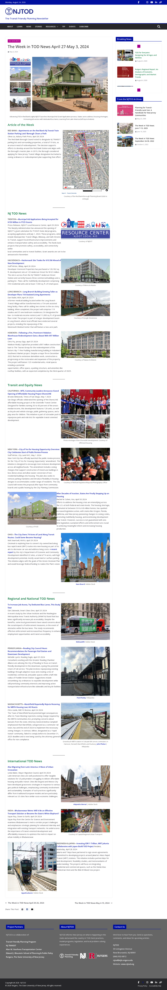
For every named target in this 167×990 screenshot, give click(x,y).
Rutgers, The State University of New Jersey (25, 957)
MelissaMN (80, 642)
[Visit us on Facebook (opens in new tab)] (138, 2)
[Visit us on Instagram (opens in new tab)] (147, 2)
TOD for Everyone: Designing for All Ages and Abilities (146, 55)
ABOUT (10, 26)
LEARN (19, 26)
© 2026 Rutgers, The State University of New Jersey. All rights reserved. (33, 985)
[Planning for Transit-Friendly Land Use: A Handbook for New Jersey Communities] (125, 113)
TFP (63, 26)
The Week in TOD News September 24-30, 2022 (144, 139)
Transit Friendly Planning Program (21, 941)
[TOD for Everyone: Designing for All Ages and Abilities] (125, 55)
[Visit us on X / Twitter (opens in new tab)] (143, 2)
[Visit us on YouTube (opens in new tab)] (151, 2)
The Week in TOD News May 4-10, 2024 (92, 903)
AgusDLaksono (27, 893)
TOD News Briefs (14, 41)
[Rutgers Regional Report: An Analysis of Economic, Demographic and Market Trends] (125, 72)
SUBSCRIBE (83, 26)
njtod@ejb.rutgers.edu (123, 960)
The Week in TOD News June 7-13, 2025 (144, 126)
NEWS (28, 26)
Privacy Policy (142, 986)
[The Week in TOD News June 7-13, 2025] (125, 128)
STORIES (38, 26)
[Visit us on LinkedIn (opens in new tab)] (156, 2)
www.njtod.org (127, 964)
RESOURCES (51, 26)
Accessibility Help (155, 986)
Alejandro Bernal (80, 804)
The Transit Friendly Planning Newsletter (26, 18)
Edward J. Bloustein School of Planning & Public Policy (29, 953)
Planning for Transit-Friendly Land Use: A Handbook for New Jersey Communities (145, 111)
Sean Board (80, 584)
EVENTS (72, 26)
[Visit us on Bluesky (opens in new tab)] (160, 2)
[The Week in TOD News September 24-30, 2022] (125, 141)
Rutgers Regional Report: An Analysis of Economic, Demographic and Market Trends (146, 73)
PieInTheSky (81, 698)
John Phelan (101, 744)
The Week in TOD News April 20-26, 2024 (26, 903)
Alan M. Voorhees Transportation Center (24, 949)
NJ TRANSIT (11, 945)
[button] (57, 26)
